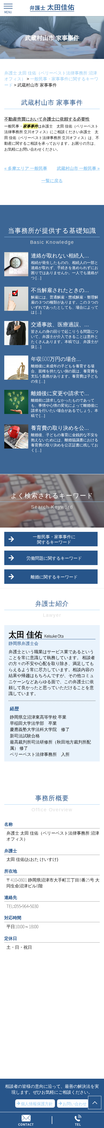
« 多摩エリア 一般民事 (25, 168)
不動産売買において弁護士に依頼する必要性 (47, 118)
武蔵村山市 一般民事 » (78, 168)
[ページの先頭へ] (94, 1102)
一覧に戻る (52, 180)
